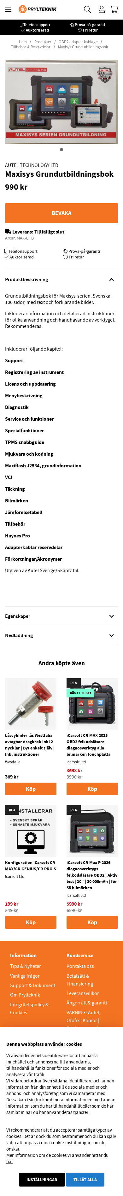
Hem (23, 41)
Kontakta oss (80, 966)
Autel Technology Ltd (31, 165)
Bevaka (61, 213)
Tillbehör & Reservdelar (30, 47)
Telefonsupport (36, 24)
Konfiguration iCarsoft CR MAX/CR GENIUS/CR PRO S (30, 865)
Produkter (42, 41)
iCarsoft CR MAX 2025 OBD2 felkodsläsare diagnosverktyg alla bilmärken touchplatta (88, 744)
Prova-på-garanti (90, 24)
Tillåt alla (85, 1179)
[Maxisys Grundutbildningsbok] (61, 149)
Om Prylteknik (25, 995)
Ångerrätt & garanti (87, 1003)
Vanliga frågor (25, 976)
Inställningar (41, 1179)
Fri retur (90, 30)
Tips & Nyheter (25, 966)
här (9, 1161)
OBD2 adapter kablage (78, 41)
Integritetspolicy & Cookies (29, 1009)
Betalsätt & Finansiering (80, 980)
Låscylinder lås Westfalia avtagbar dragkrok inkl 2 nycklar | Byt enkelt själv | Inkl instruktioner (30, 744)
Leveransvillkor (83, 993)
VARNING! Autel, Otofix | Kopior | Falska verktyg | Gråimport (83, 1024)
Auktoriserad (37, 30)
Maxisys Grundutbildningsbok (83, 47)
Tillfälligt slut (49, 231)
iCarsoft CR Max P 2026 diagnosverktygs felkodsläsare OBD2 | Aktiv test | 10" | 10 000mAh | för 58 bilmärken (92, 875)
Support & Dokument (32, 985)
